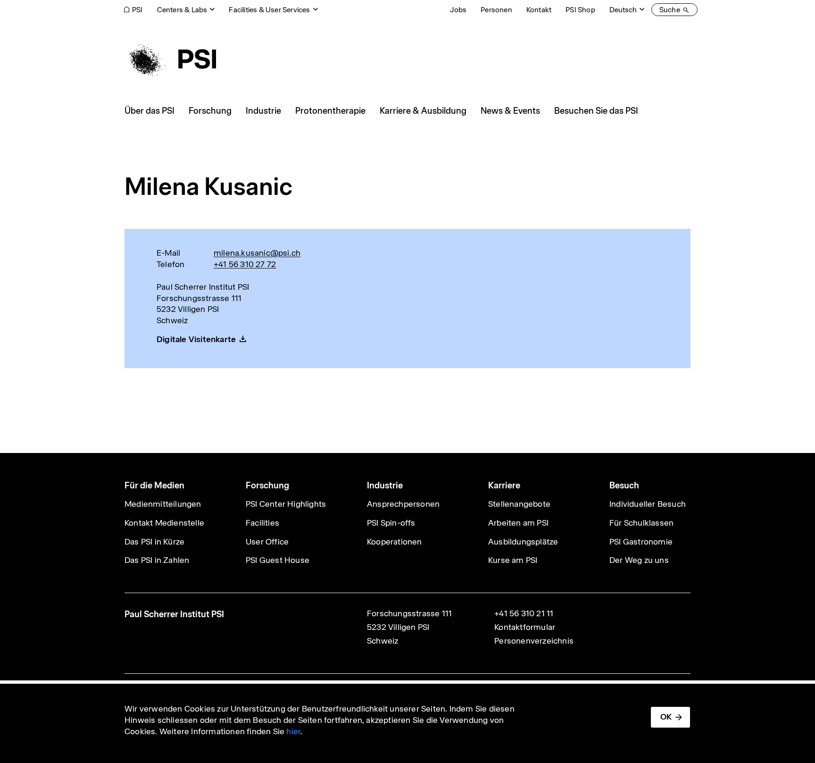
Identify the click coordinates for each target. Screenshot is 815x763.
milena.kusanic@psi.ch (257, 253)
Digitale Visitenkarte (196, 339)
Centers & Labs (182, 10)
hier (293, 731)
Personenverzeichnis (534, 641)
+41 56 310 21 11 (523, 613)
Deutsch (623, 10)
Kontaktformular (524, 627)
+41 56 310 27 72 (245, 264)
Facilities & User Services (269, 10)
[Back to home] (170, 59)
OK (666, 716)
